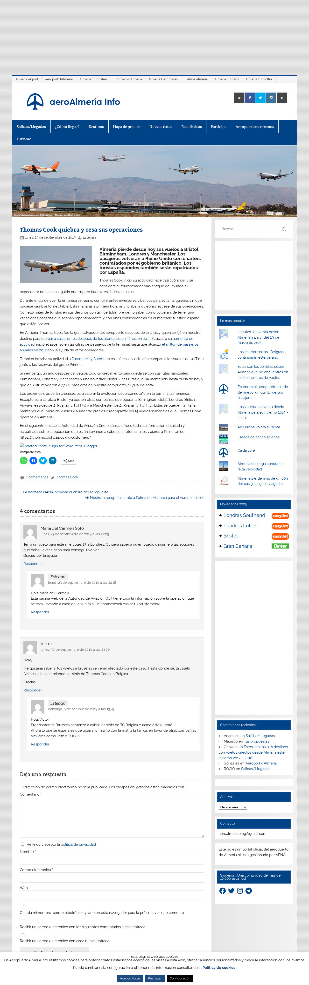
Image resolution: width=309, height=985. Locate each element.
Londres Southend (244, 515)
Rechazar (155, 978)
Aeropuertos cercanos (255, 126)
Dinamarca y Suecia (88, 359)
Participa (218, 126)
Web (24, 888)
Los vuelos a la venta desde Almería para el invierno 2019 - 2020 (263, 412)
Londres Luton (240, 526)
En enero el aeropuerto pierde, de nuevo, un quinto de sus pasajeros (263, 392)
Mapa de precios (126, 126)
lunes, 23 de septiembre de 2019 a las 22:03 (75, 534)
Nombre (28, 852)
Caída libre (246, 450)
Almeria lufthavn (226, 79)
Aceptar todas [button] (130, 978)
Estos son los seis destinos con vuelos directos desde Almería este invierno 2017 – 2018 (253, 752)
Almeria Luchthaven (164, 79)
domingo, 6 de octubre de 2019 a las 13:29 (81, 709)
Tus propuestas (256, 741)
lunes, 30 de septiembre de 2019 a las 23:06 (75, 649)
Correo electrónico (36, 870)
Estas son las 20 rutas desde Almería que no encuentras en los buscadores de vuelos (263, 372)
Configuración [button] (180, 978)
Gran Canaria (238, 546)
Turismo (24, 139)
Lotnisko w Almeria (128, 79)
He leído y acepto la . (61, 844)
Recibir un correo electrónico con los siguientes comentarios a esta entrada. (83, 927)
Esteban (89, 237)
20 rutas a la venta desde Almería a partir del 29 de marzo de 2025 (258, 337)
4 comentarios (37, 477)
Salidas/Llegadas (31, 126)
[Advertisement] (154, 33)
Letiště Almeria (196, 79)
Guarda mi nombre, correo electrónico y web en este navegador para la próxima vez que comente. (102, 913)
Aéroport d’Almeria (59, 79)
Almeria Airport (27, 79)
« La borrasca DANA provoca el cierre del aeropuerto (64, 492)
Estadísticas (191, 126)
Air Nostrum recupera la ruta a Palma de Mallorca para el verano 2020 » (144, 498)
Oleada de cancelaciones (259, 437)
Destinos (96, 126)
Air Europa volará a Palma (259, 427)
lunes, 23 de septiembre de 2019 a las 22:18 (82, 582)
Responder (32, 564)
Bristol (231, 536)
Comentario (31, 794)
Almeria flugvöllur (259, 79)
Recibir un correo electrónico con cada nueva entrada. (65, 941)
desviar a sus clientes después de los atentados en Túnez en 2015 (95, 338)
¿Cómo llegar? (67, 126)
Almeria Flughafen (93, 79)
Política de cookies (219, 967)
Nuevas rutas (160, 126)
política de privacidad (78, 844)
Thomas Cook (67, 477)
